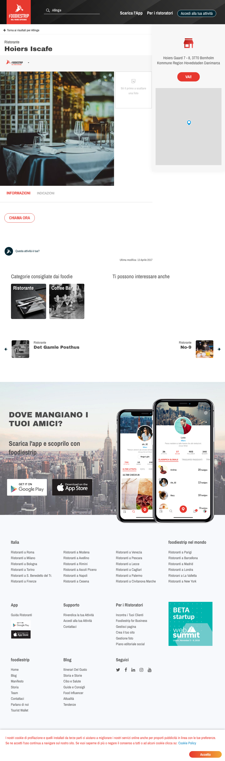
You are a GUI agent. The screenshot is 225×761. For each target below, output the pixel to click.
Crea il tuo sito (125, 632)
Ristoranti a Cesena (76, 581)
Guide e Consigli (74, 687)
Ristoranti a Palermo (129, 575)
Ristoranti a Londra (181, 569)
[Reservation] (21, 627)
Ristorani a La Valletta (183, 575)
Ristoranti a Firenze (23, 581)
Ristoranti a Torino (23, 569)
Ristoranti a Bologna (24, 563)
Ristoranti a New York (182, 581)
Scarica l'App (131, 13)
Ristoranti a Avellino (76, 557)
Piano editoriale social (130, 643)
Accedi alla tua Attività (78, 620)
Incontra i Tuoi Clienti (129, 614)
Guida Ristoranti (21, 614)
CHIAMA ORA (19, 218)
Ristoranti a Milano (23, 557)
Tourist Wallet (19, 710)
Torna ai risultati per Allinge (23, 30)
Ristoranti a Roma (22, 552)
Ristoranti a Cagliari (129, 569)
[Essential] (21, 637)
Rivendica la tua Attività (79, 614)
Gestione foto (124, 638)
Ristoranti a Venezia (129, 552)
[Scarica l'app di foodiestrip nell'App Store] (72, 495)
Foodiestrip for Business (131, 620)
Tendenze (70, 704)
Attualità (69, 698)
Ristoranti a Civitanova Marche (136, 581)
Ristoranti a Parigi (180, 552)
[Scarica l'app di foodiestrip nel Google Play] (27, 495)
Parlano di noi (20, 704)
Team (14, 692)
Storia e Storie (73, 675)
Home (15, 669)
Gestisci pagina (126, 626)
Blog (14, 675)
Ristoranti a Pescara (129, 557)
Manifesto (17, 681)
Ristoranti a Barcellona (183, 557)
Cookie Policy (187, 743)
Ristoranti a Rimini (76, 563)
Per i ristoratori (160, 13)
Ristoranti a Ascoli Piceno (80, 569)
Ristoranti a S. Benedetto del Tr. (31, 575)
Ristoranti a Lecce (127, 563)
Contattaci (70, 626)
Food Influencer (73, 692)
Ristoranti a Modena (77, 552)
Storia (15, 687)
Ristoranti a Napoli (75, 575)
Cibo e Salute (72, 681)
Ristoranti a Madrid (181, 563)
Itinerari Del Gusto (75, 669)
